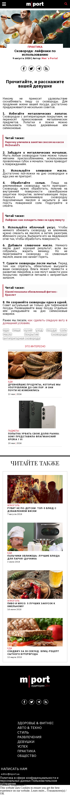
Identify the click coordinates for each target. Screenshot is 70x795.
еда (6, 330)
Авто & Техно (29, 727)
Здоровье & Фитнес (35, 723)
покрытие (31, 334)
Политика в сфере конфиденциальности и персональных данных (29, 779)
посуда (51, 330)
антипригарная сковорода (21, 338)
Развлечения (29, 737)
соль (63, 330)
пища (16, 330)
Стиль (23, 732)
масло (7, 334)
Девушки (25, 741)
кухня (28, 330)
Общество (26, 755)
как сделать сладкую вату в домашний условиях (35, 321)
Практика (26, 751)
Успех (22, 746)
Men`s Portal (50, 58)
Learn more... (38, 790)
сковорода (59, 334)
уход (39, 330)
